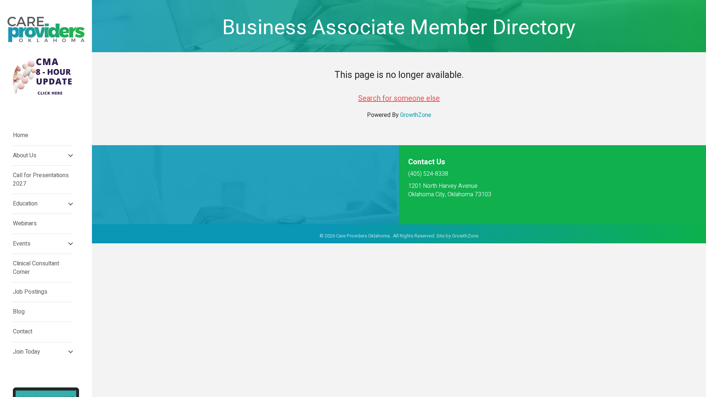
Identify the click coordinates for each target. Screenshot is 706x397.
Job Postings (30, 291)
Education (25, 203)
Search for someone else (399, 98)
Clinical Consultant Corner (36, 267)
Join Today (26, 351)
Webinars (25, 223)
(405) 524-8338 (428, 173)
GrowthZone (415, 115)
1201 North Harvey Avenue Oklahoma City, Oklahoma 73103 (449, 190)
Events (22, 243)
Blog (19, 311)
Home (20, 135)
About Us (24, 155)
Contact (22, 331)
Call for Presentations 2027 (41, 179)
